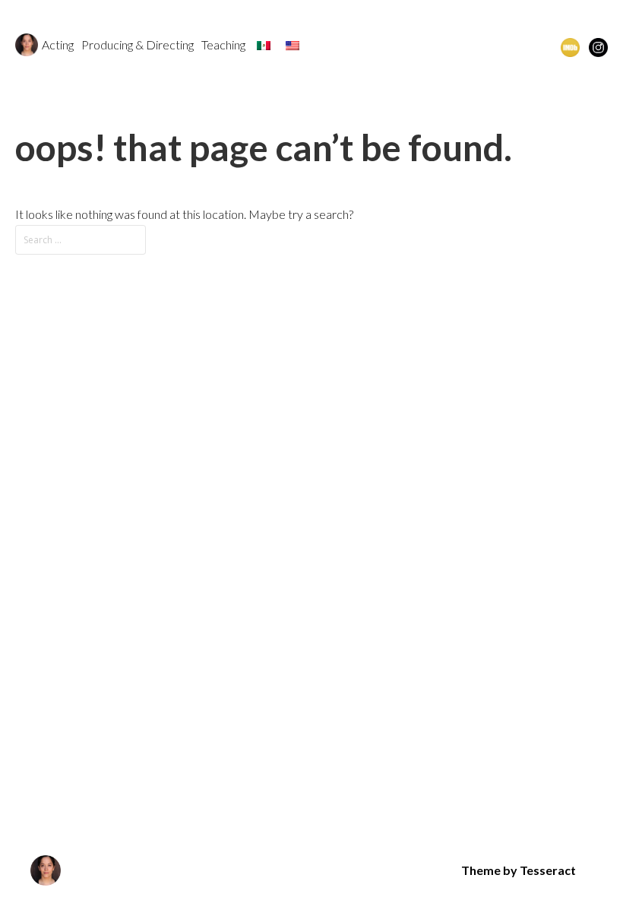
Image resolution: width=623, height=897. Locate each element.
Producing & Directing (137, 44)
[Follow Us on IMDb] (570, 46)
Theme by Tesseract (518, 870)
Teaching (223, 44)
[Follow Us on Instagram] (598, 46)
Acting (58, 44)
